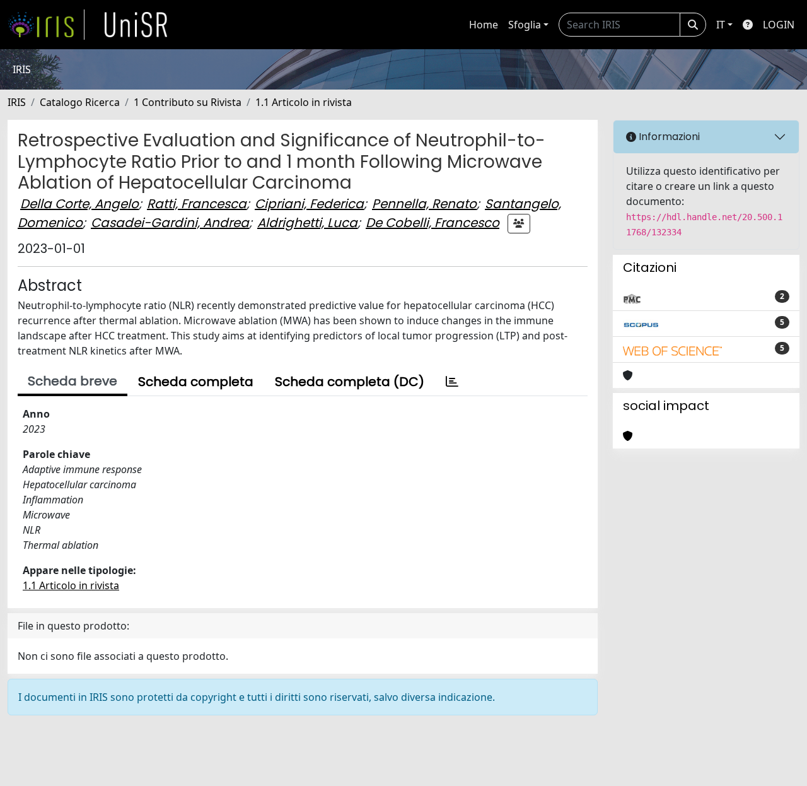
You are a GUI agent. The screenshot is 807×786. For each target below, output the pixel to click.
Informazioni (668, 136)
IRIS (17, 102)
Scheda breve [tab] (72, 381)
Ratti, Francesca (197, 204)
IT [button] (720, 25)
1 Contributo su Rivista (187, 102)
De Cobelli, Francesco (432, 223)
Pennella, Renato (424, 204)
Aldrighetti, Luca (307, 223)
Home (483, 25)
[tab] (452, 381)
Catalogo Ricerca (80, 102)
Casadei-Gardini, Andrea (170, 223)
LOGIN (778, 25)
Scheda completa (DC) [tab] (349, 381)
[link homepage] (46, 24)
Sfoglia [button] (524, 25)
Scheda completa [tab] (195, 381)
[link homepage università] (136, 24)
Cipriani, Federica (309, 204)
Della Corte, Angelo (79, 204)
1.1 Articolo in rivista (303, 102)
